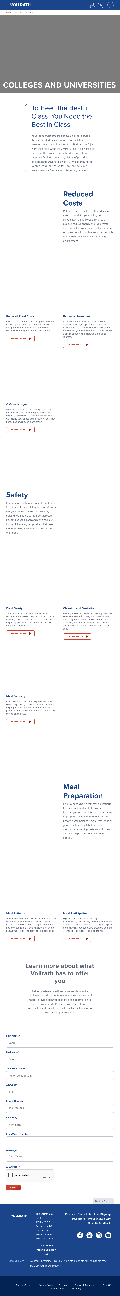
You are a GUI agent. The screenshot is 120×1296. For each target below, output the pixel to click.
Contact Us (84, 1214)
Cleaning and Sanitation (79, 608)
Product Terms (58, 1288)
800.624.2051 (46, 1238)
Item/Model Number (17, 1134)
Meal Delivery (15, 696)
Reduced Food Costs (20, 316)
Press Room (78, 1218)
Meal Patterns (15, 913)
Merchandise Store (99, 1218)
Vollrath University (40, 1261)
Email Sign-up (102, 1214)
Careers (70, 1214)
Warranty (76, 1288)
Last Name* (12, 1052)
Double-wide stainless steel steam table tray (80, 1261)
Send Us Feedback (99, 1223)
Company (11, 1117)
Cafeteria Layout (17, 404)
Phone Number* (15, 1101)
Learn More (18, 338)
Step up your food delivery (45, 1265)
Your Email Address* (17, 1068)
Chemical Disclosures (85, 1285)
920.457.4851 (46, 1234)
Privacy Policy (46, 1285)
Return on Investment (77, 316)
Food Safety (14, 608)
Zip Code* (11, 1085)
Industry (9, 12)
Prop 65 (106, 1285)
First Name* (13, 1035)
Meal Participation (75, 913)
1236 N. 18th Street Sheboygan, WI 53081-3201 (45, 1226)
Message (11, 1150)
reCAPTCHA (13, 1167)
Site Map (63, 1285)
